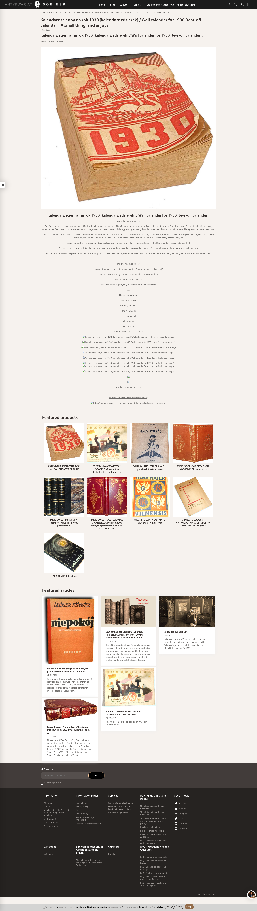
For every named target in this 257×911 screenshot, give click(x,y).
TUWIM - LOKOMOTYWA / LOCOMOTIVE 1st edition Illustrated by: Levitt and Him (107, 469)
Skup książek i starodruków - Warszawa (153, 813)
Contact (137, 4)
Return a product (51, 826)
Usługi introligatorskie (118, 813)
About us (124, 4)
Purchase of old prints (150, 827)
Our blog (112, 854)
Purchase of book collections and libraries (153, 836)
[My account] (242, 4)
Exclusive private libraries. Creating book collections (171, 4)
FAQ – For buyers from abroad (153, 873)
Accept (189, 907)
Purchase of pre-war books (152, 831)
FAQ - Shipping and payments (153, 857)
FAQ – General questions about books (154, 862)
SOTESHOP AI (210, 894)
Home (102, 4)
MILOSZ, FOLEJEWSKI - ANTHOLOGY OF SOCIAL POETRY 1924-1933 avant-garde (193, 523)
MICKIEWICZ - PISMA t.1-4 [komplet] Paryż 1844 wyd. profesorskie (64, 523)
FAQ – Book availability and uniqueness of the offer (152, 878)
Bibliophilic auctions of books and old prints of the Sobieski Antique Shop (89, 862)
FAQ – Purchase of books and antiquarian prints (153, 842)
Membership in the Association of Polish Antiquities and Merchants (57, 812)
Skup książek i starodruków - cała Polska (153, 807)
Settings (169, 907)
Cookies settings (51, 823)
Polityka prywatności (53, 783)
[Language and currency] (248, 4)
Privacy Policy (82, 807)
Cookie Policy (82, 814)
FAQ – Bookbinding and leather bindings (154, 868)
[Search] (229, 4)
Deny (179, 907)
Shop (112, 4)
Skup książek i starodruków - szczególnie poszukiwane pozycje (153, 821)
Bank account (50, 819)
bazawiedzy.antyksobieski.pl (88, 824)
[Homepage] (37, 4)
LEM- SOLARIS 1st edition (63, 576)
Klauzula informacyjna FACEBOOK (86, 819)
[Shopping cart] (235, 4)
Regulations (81, 803)
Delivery (79, 810)
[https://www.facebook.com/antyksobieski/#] (128, 403)
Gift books (48, 854)
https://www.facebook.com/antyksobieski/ (128, 398)
